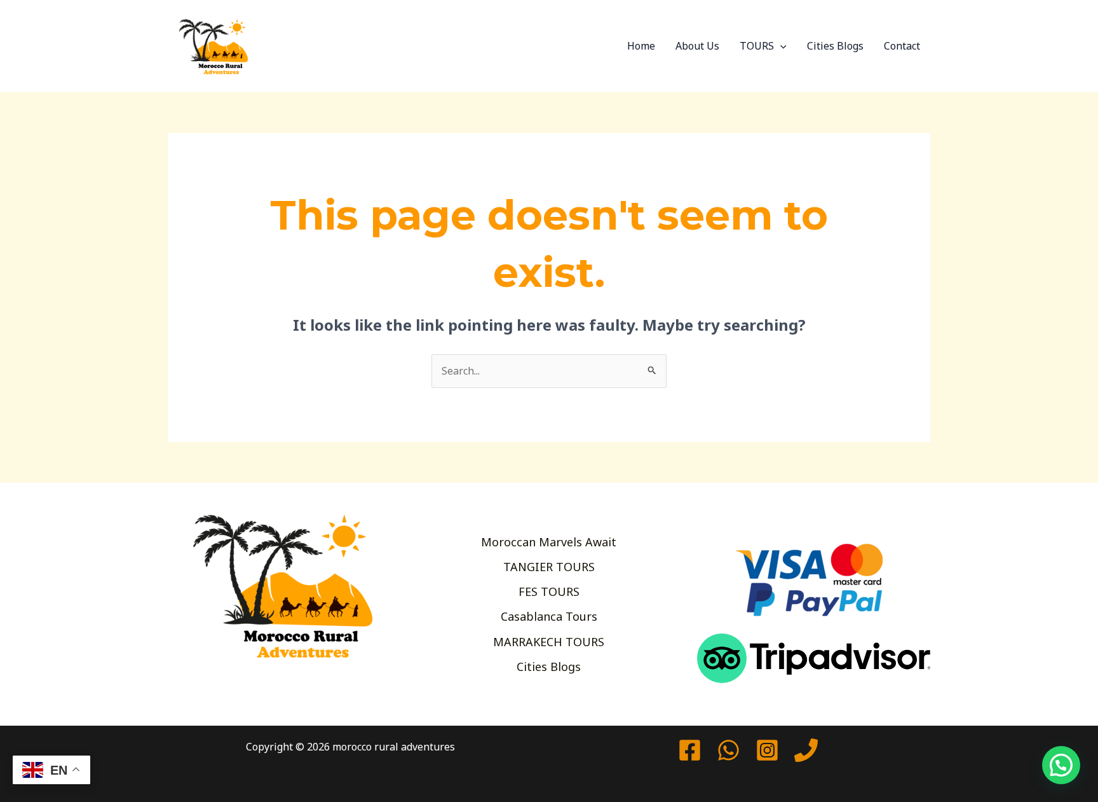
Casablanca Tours (549, 616)
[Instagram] (767, 750)
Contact (902, 46)
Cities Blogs (835, 46)
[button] (780, 45)
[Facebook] (690, 750)
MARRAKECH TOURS (548, 641)
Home (641, 46)
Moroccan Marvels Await (548, 542)
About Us (697, 46)
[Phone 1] (806, 750)
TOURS (757, 46)
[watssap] (728, 750)
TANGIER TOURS (549, 566)
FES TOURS (549, 591)
